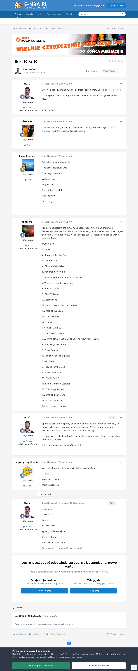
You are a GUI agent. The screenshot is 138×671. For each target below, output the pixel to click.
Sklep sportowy (54, 14)
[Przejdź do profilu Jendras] (28, 131)
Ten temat (112, 14)
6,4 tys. (28, 107)
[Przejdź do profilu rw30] (18, 71)
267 (29, 245)
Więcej (69, 14)
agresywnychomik (27, 462)
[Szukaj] (123, 14)
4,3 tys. (28, 486)
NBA (44, 72)
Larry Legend (27, 156)
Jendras (27, 121)
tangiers (27, 221)
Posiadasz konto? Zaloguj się (88, 5)
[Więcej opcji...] (120, 83)
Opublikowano (57, 84)
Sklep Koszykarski (34, 14)
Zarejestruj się (116, 5)
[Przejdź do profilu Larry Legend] (28, 165)
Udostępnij (92, 71)
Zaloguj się (94, 590)
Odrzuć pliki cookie (99, 665)
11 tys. (28, 145)
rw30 (32, 69)
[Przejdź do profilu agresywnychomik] (28, 471)
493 (29, 180)
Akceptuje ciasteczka (42, 665)
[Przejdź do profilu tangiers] (28, 231)
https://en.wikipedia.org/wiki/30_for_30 (61, 445)
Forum (18, 14)
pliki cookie (49, 654)
